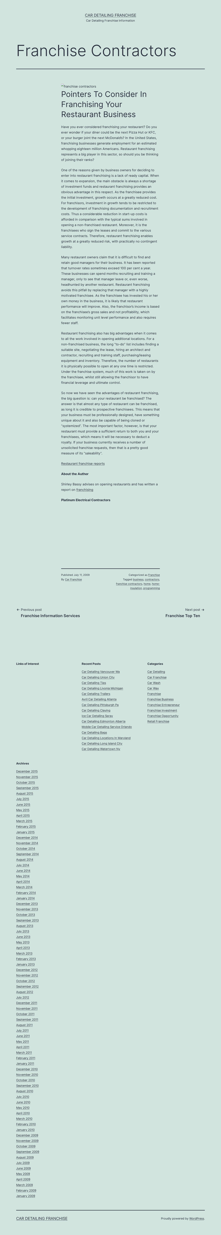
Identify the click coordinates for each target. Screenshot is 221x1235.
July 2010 (22, 1096)
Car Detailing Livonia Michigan (102, 688)
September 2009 (27, 1151)
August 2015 (24, 793)
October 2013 (25, 914)
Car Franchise (73, 579)
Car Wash (153, 682)
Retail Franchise (158, 721)
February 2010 (26, 1124)
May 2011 (22, 1041)
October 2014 (25, 848)
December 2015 (27, 771)
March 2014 (24, 887)
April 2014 (23, 881)
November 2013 (27, 909)
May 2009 (23, 1173)
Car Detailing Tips (94, 682)
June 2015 (23, 804)
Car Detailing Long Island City (102, 743)
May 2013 (22, 942)
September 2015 (27, 788)
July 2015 (22, 799)
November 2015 (27, 777)
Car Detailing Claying (96, 710)
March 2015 (24, 821)
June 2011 (23, 1036)
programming (151, 588)
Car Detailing (156, 671)
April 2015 (23, 815)
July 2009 (23, 1163)
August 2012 (24, 992)
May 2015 (22, 810)
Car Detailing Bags (94, 732)
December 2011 (26, 1003)
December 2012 (27, 970)
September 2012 (27, 986)
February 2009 (26, 1190)
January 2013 (25, 964)
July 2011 (22, 1030)
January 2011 (25, 1063)
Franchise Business (160, 699)
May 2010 (22, 1107)
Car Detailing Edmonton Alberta (103, 721)
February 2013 (26, 959)
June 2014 (23, 870)
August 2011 (24, 1025)
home (147, 583)
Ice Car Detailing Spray (97, 716)
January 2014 (25, 898)
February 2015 (26, 826)
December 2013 (27, 903)
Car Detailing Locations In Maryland (106, 738)
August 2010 (24, 1091)
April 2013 (23, 947)
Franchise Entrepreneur (163, 705)
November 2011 (27, 1008)
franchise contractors (129, 583)
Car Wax (153, 688)
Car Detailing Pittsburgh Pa (100, 705)
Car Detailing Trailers (96, 693)
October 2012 (25, 981)
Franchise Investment (162, 710)
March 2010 (24, 1118)
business (138, 579)
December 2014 (27, 837)
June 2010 (23, 1102)
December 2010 (27, 1069)
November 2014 (27, 843)
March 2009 (24, 1185)
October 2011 (25, 1014)
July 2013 (22, 931)
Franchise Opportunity (162, 716)
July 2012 (22, 997)
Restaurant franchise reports (83, 464)
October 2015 (25, 782)
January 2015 (25, 832)
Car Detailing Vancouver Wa (101, 671)
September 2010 (27, 1085)
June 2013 (23, 936)
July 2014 (22, 865)
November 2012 (27, 975)
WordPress (196, 1218)
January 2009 (25, 1196)
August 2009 (25, 1157)
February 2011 (25, 1058)
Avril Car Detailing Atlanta (99, 699)
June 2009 (23, 1168)
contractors (152, 579)
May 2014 (23, 876)
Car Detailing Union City (98, 677)
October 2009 (25, 1146)
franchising (84, 490)
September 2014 (27, 854)
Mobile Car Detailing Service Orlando (107, 727)
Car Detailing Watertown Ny (101, 749)
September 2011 (27, 1019)
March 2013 (24, 953)
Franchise (154, 574)
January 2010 (25, 1129)
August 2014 (24, 859)
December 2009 (27, 1135)
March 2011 (24, 1052)
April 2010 (23, 1113)
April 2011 (22, 1047)
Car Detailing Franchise (110, 15)
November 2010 (27, 1074)
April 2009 (23, 1179)
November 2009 (27, 1140)
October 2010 (25, 1080)
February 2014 (26, 892)
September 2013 (27, 920)
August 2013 (24, 925)
